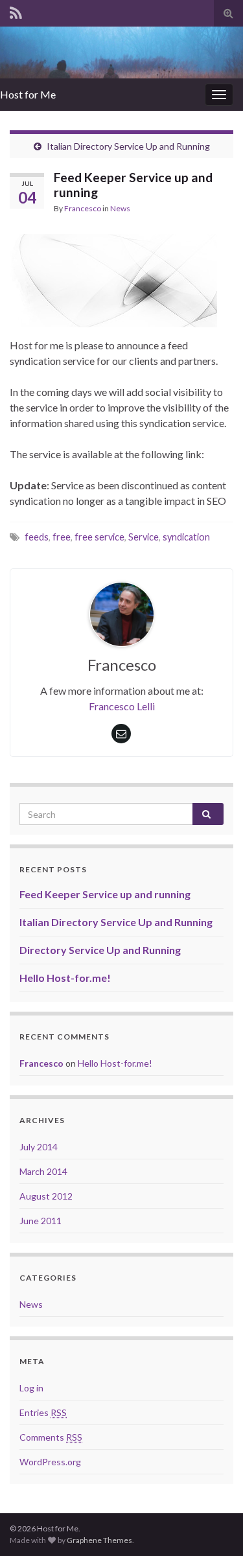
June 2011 (40, 1220)
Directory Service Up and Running (100, 950)
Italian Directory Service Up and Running (128, 146)
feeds (37, 536)
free (61, 536)
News (120, 208)
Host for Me (28, 94)
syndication (186, 536)
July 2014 (38, 1146)
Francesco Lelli (122, 706)
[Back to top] (214, 1527)
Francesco (82, 208)
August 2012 (46, 1196)
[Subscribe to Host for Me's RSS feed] (16, 10)
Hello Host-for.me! (65, 977)
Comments (50, 1437)
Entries (43, 1412)
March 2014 (43, 1171)
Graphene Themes (99, 1540)
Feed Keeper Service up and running (105, 894)
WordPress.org (50, 1461)
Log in (31, 1387)
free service (99, 536)
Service (143, 536)
